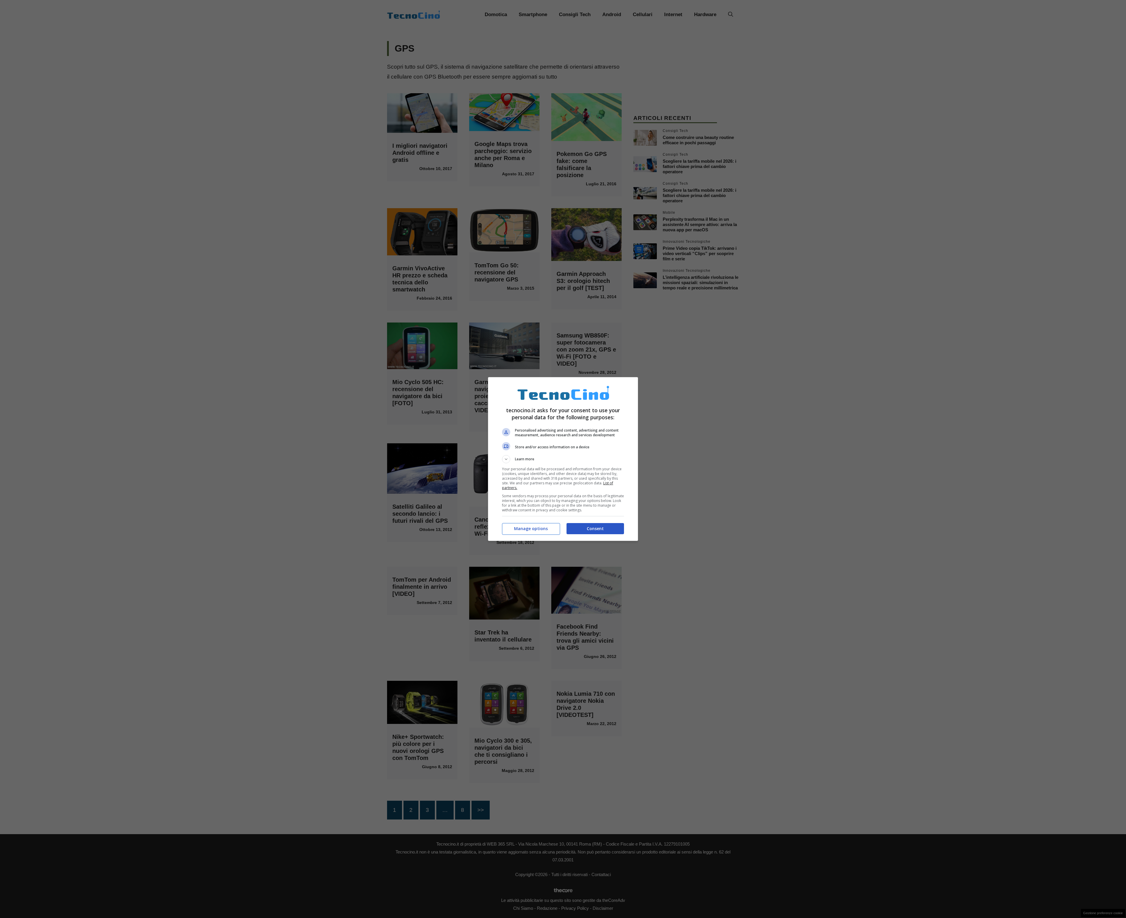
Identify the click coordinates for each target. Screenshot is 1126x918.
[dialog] (563, 459)
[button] (563, 459)
